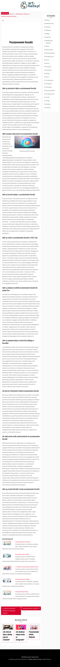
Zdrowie (48, 107)
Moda (47, 46)
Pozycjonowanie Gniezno (22, 542)
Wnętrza (48, 104)
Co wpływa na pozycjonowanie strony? (26, 566)
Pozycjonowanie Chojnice (30, 608)
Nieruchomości (50, 53)
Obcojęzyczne (50, 56)
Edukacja (48, 30)
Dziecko (48, 27)
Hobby (47, 33)
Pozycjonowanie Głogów (22, 579)
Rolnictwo (49, 70)
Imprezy (48, 37)
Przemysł (48, 66)
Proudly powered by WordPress (18, 659)
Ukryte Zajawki (50, 90)
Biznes (48, 20)
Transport (49, 83)
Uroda (47, 97)
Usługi (48, 100)
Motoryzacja (49, 49)
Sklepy (48, 73)
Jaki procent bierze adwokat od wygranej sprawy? (9, 611)
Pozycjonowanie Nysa (21, 591)
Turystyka (49, 87)
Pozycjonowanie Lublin (22, 554)
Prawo (47, 63)
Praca (47, 60)
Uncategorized (50, 94)
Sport (47, 77)
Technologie (49, 80)
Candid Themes (46, 659)
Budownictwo (50, 23)
